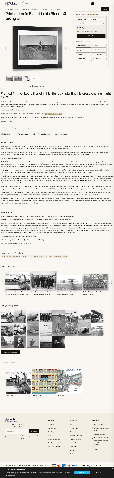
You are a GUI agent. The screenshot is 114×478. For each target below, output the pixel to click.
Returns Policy (74, 432)
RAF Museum (4, 128)
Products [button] (57, 9)
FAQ (71, 424)
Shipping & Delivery (76, 435)
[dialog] (57, 472)
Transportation (57, 256)
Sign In (105, 9)
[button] (39, 476)
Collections (25, 9)
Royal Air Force (43, 256)
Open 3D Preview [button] (38, 86)
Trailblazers (24, 256)
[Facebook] (96, 466)
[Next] (67, 48)
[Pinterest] (101, 466)
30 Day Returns (79, 117)
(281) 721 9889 (98, 424)
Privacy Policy (74, 428)
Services (36, 256)
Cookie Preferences (76, 454)
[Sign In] (107, 4)
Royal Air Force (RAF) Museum (13, 256)
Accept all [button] (82, 472)
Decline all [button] (99, 472)
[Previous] (7, 48)
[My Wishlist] (99, 4)
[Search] (92, 3)
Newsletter (73, 450)
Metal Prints (73, 446)
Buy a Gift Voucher (54, 446)
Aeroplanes (64, 256)
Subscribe (34, 431)
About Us (51, 421)
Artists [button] (17, 9)
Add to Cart (91, 36)
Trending (44, 9)
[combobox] (57, 3)
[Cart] (103, 4)
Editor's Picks (35, 9)
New (51, 9)
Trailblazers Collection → (10, 352)
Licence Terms (74, 443)
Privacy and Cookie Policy (15, 474)
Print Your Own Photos (55, 443)
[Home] (12, 4)
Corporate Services (54, 439)
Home (3, 256)
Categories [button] (9, 9)
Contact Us (95, 421)
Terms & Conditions (76, 439)
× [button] (112, 469)
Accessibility (74, 421)
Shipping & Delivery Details (53, 114)
